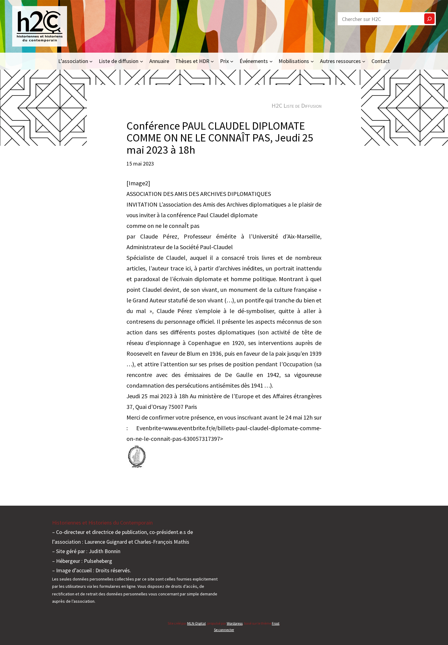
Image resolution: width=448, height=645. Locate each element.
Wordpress (235, 623)
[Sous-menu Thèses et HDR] (212, 61)
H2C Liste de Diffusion (297, 105)
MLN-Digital (196, 623)
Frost (275, 623)
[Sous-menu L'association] (91, 61)
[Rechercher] (429, 18)
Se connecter (224, 629)
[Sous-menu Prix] (231, 61)
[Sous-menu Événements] (271, 61)
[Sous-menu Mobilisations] (312, 61)
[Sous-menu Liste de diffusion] (141, 61)
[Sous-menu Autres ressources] (363, 61)
